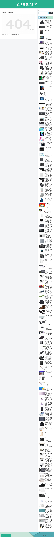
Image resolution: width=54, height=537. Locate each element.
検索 (39, 10)
